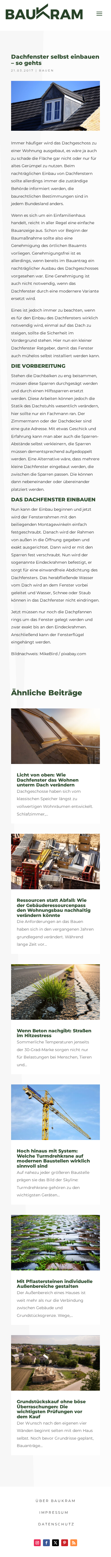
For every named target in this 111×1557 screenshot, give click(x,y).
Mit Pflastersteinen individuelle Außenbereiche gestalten (54, 1284)
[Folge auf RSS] (73, 1542)
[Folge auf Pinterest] (64, 1542)
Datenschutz (56, 1524)
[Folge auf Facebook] (46, 1542)
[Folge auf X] (55, 1542)
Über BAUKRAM (56, 1501)
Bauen (46, 70)
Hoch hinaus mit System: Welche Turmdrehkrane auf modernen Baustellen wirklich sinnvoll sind (53, 1158)
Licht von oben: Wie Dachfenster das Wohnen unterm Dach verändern (48, 780)
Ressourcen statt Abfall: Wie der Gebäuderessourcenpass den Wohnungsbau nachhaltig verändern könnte (54, 908)
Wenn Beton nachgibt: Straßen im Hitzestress (54, 1033)
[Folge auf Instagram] (37, 1542)
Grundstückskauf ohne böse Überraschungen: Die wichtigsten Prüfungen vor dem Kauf (51, 1409)
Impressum (54, 1512)
